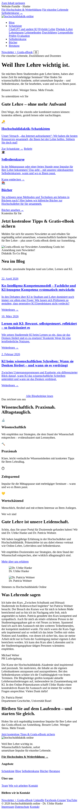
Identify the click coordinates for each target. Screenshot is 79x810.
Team (4, 785)
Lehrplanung (16, 32)
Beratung (14, 45)
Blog (12, 22)
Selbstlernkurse (17, 39)
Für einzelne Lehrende (55, 9)
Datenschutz (22, 806)
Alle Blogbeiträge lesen (39, 396)
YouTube (72, 800)
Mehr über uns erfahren (15, 561)
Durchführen (49, 32)
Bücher (13, 42)
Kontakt (33, 785)
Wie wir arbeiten (18, 785)
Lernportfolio (65, 32)
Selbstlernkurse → (12, 13)
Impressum (7, 806)
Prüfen (13, 35)
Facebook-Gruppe (55, 800)
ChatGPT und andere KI (23, 29)
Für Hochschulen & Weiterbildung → (24, 756)
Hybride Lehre (46, 29)
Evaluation (23, 35)
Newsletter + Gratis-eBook (17, 52)
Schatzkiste (15, 25)
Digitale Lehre (64, 29)
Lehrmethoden (32, 32)
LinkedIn (38, 800)
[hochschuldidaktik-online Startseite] (17, 16)
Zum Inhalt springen (13, 3)
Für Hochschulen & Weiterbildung (21, 9)
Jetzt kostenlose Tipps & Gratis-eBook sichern (28, 734)
